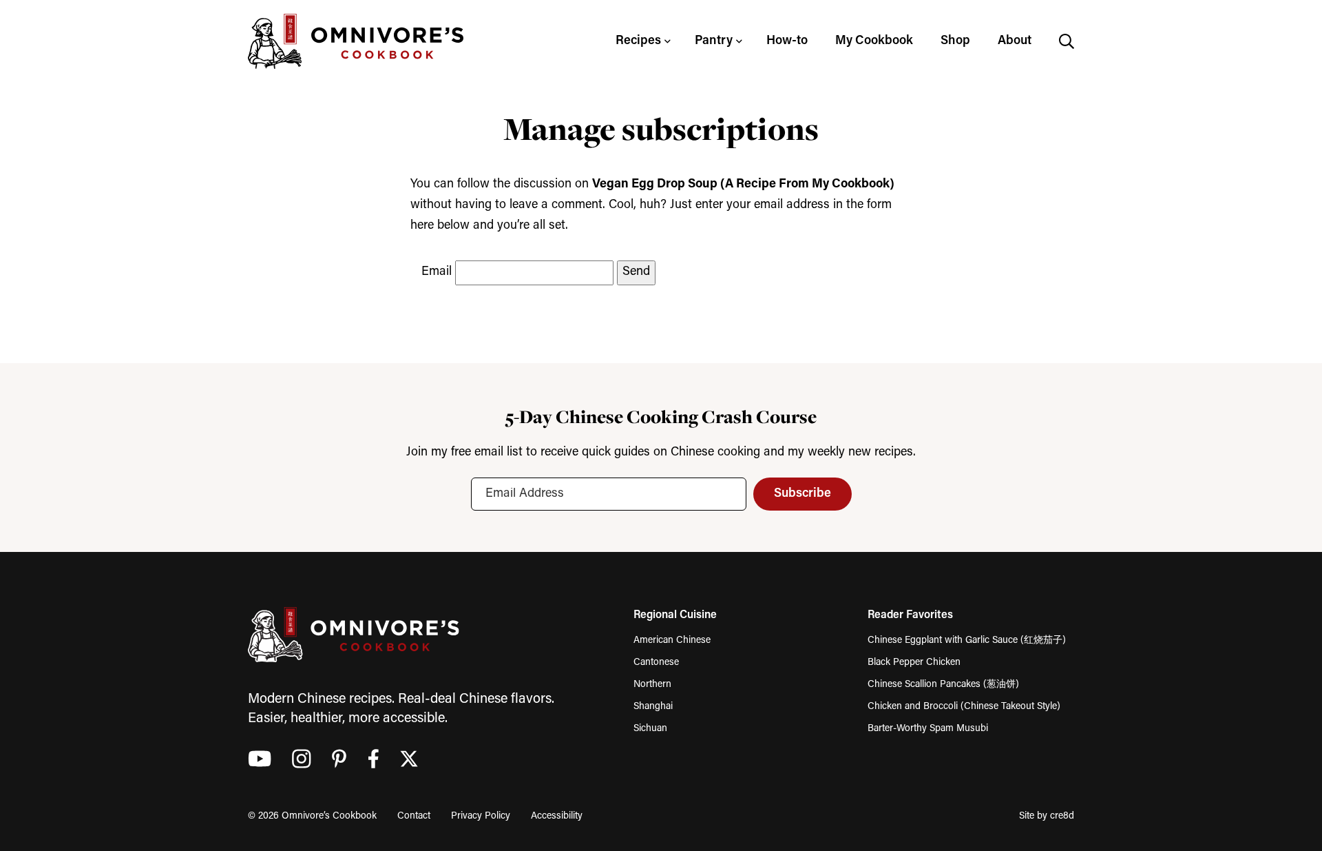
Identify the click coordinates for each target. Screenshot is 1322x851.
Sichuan (650, 729)
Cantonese (656, 662)
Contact (413, 816)
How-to (787, 41)
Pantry (714, 41)
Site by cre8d (1046, 816)
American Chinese (672, 640)
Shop (955, 41)
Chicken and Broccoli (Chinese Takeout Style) (964, 706)
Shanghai (653, 706)
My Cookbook (874, 41)
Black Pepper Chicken (914, 662)
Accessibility (557, 816)
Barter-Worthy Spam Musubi (928, 729)
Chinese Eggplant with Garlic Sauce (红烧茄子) (967, 640)
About (1014, 41)
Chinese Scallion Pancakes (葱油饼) (943, 684)
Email (436, 272)
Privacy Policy (480, 816)
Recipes (638, 41)
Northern (652, 684)
